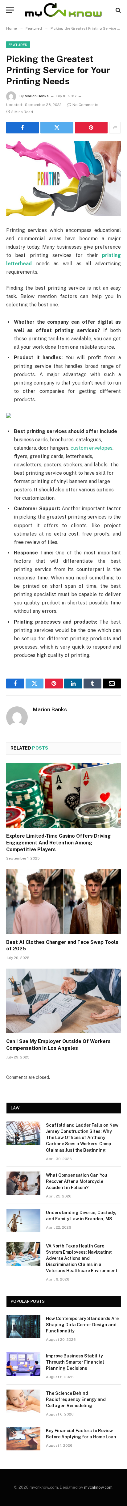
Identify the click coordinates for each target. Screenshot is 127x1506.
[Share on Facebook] (22, 127)
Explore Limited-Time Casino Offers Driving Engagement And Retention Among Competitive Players (58, 842)
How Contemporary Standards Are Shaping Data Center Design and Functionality (82, 1324)
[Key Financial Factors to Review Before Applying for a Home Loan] (23, 1438)
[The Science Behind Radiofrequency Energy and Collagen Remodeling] (23, 1401)
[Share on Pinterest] (91, 127)
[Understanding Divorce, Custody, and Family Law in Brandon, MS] (23, 1220)
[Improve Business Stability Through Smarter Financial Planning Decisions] (23, 1364)
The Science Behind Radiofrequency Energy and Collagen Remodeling (76, 1399)
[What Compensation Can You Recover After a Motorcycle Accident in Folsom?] (23, 1183)
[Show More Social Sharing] (115, 127)
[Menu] (10, 10)
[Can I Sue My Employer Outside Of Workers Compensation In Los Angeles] (63, 1001)
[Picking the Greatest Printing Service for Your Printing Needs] (63, 178)
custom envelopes (92, 448)
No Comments (85, 105)
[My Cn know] (63, 10)
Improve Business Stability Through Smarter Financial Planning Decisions (75, 1362)
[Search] (117, 10)
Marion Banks (37, 96)
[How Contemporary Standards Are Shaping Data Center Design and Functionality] (23, 1326)
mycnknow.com (98, 1487)
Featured (18, 45)
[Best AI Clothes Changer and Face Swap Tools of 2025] (63, 901)
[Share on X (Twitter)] (56, 127)
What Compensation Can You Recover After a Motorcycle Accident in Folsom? (76, 1181)
